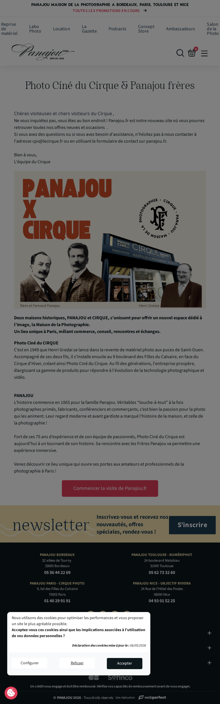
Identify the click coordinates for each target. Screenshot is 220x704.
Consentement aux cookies (11, 693)
